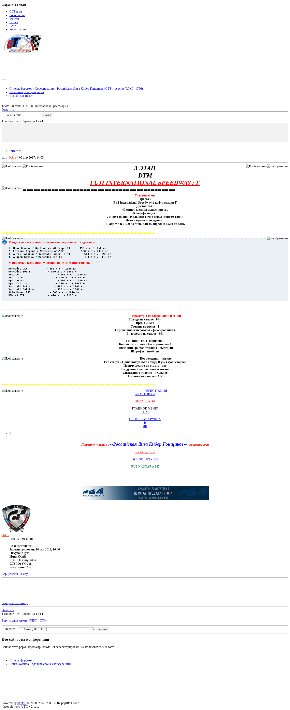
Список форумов (20, 88)
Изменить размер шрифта (26, 92)
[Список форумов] (23, 51)
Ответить (8, 109)
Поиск (13, 22)
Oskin (12, 157)
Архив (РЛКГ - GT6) (129, 88)
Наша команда (19, 664)
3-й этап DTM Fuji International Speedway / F (39, 106)
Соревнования (44, 88)
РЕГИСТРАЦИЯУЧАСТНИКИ (151, 392)
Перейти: (11, 629)
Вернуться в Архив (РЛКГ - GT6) (24, 620)
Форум (14, 18)
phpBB (21, 703)
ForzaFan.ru (17, 15)
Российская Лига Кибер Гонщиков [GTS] (84, 88)
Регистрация (17, 29)
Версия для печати (22, 95)
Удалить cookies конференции (52, 664)
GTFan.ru (15, 11)
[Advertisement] (145, 63)
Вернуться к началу (15, 574)
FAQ (12, 25)
